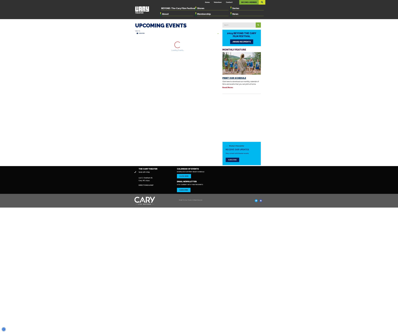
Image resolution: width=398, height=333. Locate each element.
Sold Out (190, 154)
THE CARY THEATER (148, 274)
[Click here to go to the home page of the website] (155, 306)
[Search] (258, 25)
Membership (204, 14)
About (165, 14)
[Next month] (143, 41)
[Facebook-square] (260, 306)
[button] (262, 2)
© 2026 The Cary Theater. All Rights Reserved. (190, 305)
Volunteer (218, 2)
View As (137, 31)
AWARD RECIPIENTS (242, 42)
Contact (229, 2)
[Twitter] (256, 306)
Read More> (227, 87)
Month (217, 41)
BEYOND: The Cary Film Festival (178, 8)
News (235, 14)
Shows (200, 8)
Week (211, 41)
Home (207, 2)
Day (205, 41)
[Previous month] (137, 41)
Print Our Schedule (234, 78)
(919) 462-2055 (144, 278)
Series (235, 8)
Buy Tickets (166, 112)
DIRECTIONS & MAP (146, 291)
